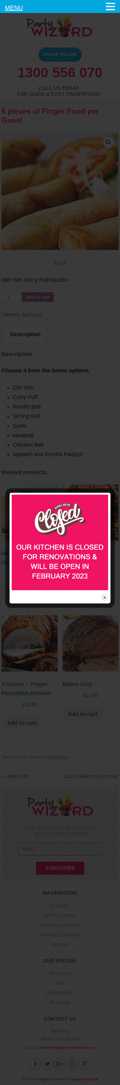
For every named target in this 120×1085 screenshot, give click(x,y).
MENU (14, 7)
